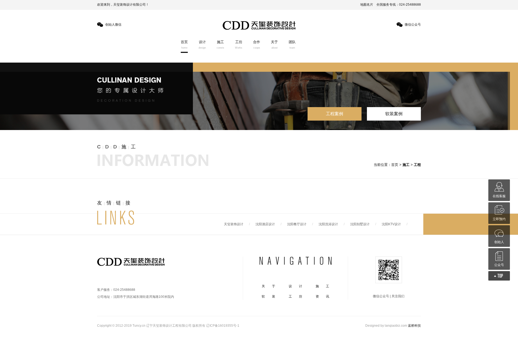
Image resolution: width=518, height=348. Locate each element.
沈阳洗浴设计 (328, 224)
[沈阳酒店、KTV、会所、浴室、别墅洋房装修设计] (259, 25)
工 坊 (295, 296)
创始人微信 (113, 24)
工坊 (238, 44)
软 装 (268, 296)
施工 (220, 44)
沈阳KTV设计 (391, 224)
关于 (274, 44)
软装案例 (394, 113)
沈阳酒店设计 (265, 224)
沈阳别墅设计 (360, 224)
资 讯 (322, 296)
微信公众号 (413, 24)
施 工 (322, 286)
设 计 (295, 286)
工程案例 (334, 113)
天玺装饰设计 (233, 224)
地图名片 (366, 4)
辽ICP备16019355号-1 (222, 325)
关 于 (268, 286)
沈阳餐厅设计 (296, 224)
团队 (292, 44)
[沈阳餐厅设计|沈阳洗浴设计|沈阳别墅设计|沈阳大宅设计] (133, 263)
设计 (202, 44)
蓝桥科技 (414, 325)
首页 (184, 44)
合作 (256, 44)
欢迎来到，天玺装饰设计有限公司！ (123, 4)
